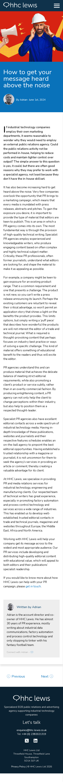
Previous (18, 676)
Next (45, 676)
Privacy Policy (18, 766)
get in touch (33, 586)
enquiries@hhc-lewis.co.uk (32, 730)
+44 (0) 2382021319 (34, 734)
